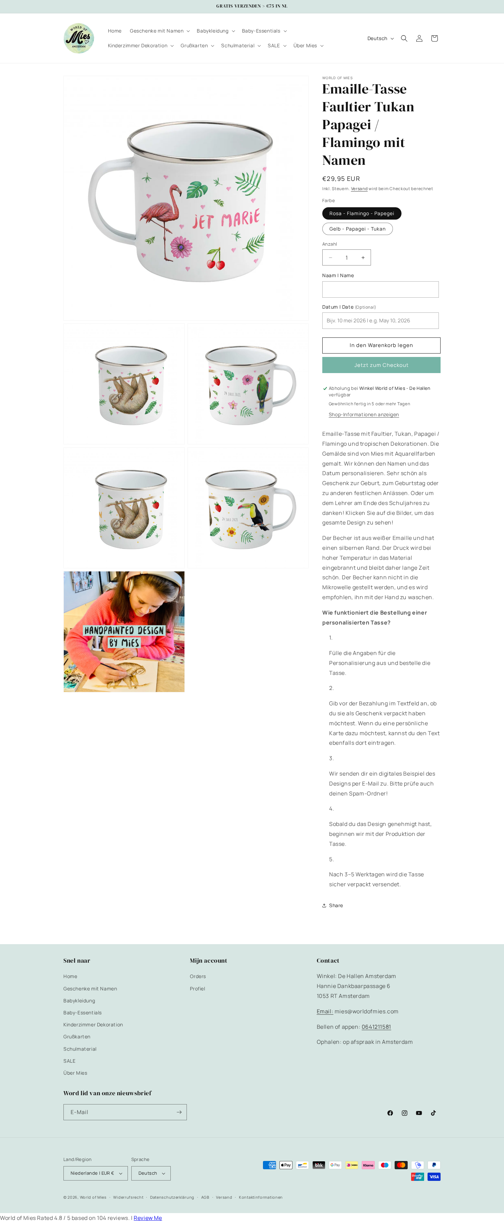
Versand (359, 189)
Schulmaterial (80, 1049)
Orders (198, 976)
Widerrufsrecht (128, 1197)
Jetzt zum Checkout (382, 365)
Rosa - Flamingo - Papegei (361, 213)
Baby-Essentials (82, 1012)
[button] (159, 31)
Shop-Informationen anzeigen (364, 414)
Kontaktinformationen (261, 1197)
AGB (205, 1197)
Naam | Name (338, 275)
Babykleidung (79, 1000)
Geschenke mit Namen (90, 988)
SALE (69, 1061)
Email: (325, 1011)
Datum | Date (349, 307)
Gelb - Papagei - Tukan (357, 228)
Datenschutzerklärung (172, 1197)
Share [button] (336, 905)
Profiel (197, 988)
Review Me (148, 1218)
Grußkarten (77, 1036)
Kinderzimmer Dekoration (93, 1024)
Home (70, 976)
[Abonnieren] (179, 1112)
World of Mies (93, 1197)
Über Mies (75, 1073)
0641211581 (376, 1026)
